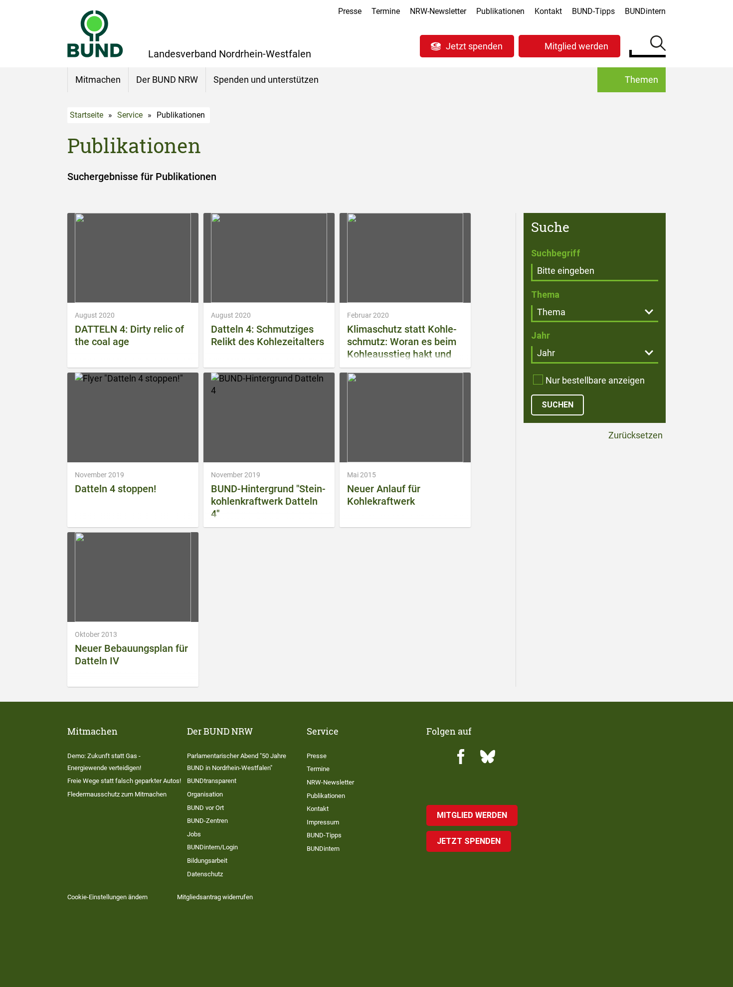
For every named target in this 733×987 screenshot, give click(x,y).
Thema (545, 294)
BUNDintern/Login (212, 847)
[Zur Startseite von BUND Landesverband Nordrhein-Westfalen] (95, 33)
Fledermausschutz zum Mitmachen (117, 794)
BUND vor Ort (205, 807)
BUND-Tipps (593, 11)
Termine (385, 11)
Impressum (323, 822)
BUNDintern (645, 11)
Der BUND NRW (167, 79)
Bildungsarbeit (207, 860)
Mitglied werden (576, 46)
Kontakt (548, 11)
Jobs (194, 834)
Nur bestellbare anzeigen (595, 380)
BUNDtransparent (211, 781)
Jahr (540, 335)
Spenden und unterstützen (266, 79)
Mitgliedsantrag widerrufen (215, 897)
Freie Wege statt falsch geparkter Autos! (124, 781)
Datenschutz (205, 874)
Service (130, 115)
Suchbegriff (555, 253)
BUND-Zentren (207, 820)
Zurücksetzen (634, 435)
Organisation (205, 794)
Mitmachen (98, 79)
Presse (350, 11)
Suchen (658, 44)
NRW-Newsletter (438, 11)
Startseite (86, 115)
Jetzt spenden (474, 46)
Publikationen (500, 11)
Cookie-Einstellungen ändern (107, 897)
